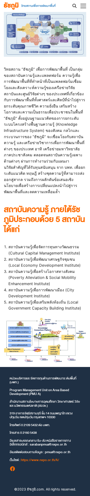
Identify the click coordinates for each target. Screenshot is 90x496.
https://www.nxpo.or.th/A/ (40, 459)
